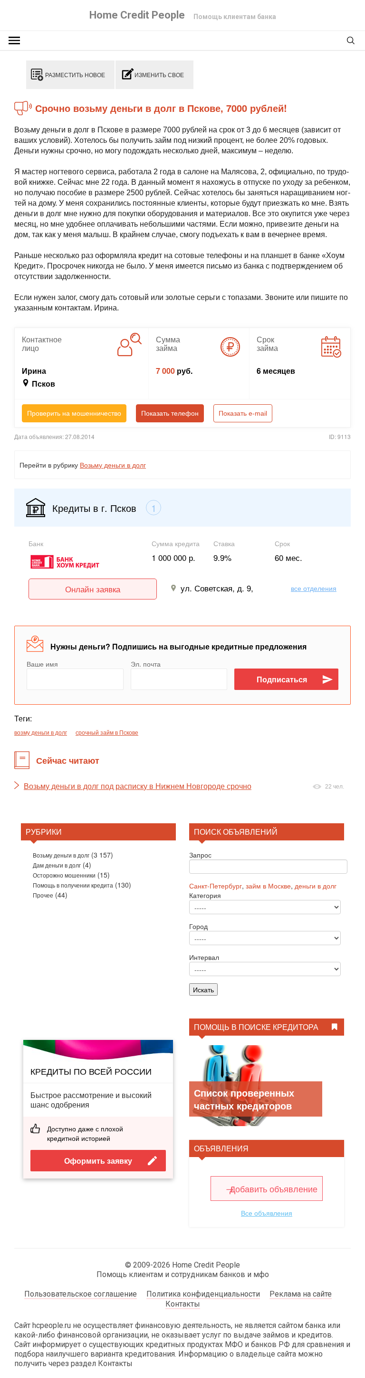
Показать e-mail (243, 413)
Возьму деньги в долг (113, 464)
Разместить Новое (75, 74)
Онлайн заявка (92, 589)
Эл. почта (146, 664)
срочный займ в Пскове (107, 732)
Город (198, 926)
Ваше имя (42, 664)
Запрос (200, 854)
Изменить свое (159, 74)
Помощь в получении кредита (73, 885)
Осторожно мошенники (64, 875)
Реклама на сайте (300, 1293)
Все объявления (266, 1213)
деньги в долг (315, 885)
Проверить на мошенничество (74, 413)
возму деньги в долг (40, 732)
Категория (205, 895)
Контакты (182, 1303)
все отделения (313, 588)
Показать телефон (170, 413)
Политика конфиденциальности (203, 1293)
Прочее (43, 895)
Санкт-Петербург (215, 885)
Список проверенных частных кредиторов (244, 1099)
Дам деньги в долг (57, 865)
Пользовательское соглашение (80, 1293)
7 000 (165, 370)
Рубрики (44, 831)
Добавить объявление (273, 1188)
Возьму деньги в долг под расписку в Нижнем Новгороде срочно (137, 786)
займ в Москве (268, 885)
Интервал (204, 957)
